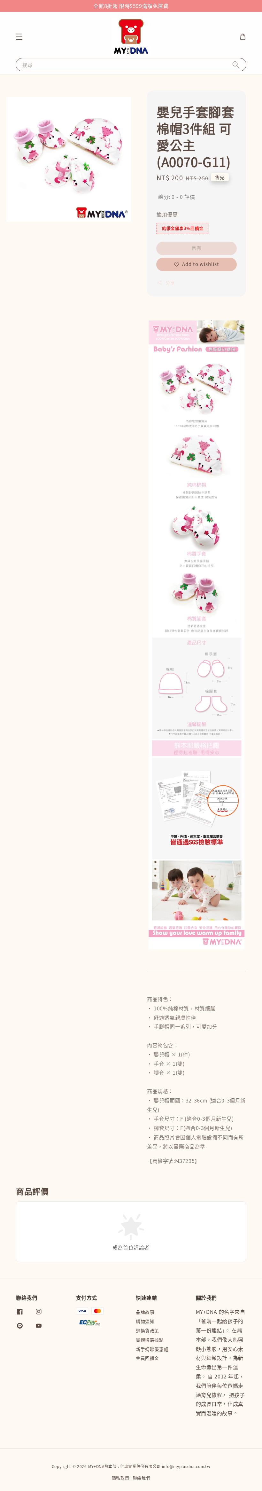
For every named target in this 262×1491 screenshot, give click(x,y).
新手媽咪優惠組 (152, 1349)
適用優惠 (167, 214)
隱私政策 (120, 1478)
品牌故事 (145, 1312)
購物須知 (145, 1321)
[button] (19, 37)
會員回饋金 (147, 1358)
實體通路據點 (150, 1340)
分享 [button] (170, 282)
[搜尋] (236, 64)
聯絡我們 (141, 1478)
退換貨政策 (147, 1330)
